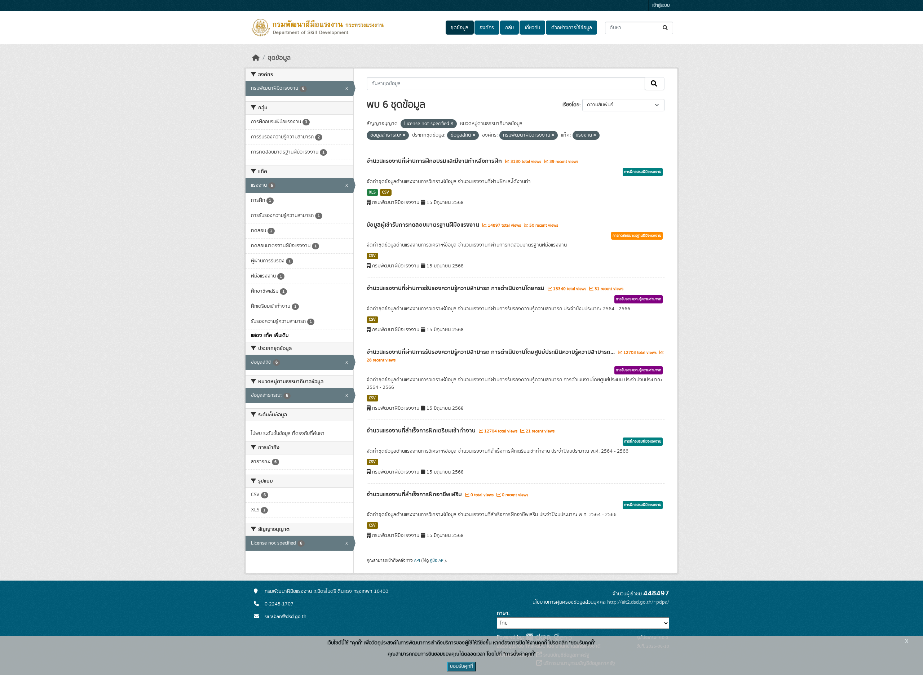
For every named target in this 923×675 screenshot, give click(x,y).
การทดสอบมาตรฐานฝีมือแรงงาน (637, 235)
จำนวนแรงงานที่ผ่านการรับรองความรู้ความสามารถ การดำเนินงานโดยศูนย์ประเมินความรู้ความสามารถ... (491, 352)
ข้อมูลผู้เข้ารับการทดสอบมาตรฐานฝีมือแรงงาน (424, 225)
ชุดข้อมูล (459, 27)
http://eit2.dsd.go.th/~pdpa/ (638, 602)
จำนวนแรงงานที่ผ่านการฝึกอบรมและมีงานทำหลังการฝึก (435, 161)
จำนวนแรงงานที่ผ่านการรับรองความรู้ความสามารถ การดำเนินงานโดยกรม (456, 288)
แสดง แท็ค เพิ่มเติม (269, 335)
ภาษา (502, 613)
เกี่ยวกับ (532, 27)
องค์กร (487, 27)
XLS (372, 192)
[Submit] (666, 28)
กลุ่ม (509, 27)
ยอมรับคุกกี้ (461, 666)
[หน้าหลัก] (256, 58)
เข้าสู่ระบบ (661, 5)
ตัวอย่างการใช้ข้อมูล (571, 27)
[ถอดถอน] (452, 124)
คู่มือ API (437, 560)
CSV (385, 192)
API (417, 560)
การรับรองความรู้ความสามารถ (638, 299)
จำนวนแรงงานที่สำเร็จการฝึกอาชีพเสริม (415, 494)
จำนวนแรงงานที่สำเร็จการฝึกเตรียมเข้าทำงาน (422, 430)
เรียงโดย (570, 104)
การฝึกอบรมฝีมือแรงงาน (642, 171)
